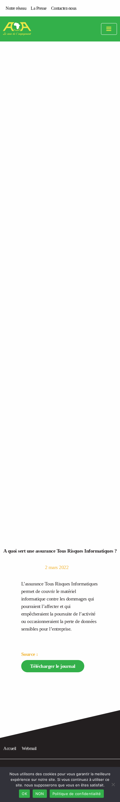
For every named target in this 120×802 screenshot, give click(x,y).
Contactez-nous (63, 8)
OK (24, 793)
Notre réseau (16, 8)
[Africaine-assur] (24, 29)
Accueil (9, 748)
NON (39, 793)
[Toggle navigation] (109, 29)
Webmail (29, 748)
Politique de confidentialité (76, 793)
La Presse (39, 8)
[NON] (113, 784)
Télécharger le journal (52, 666)
